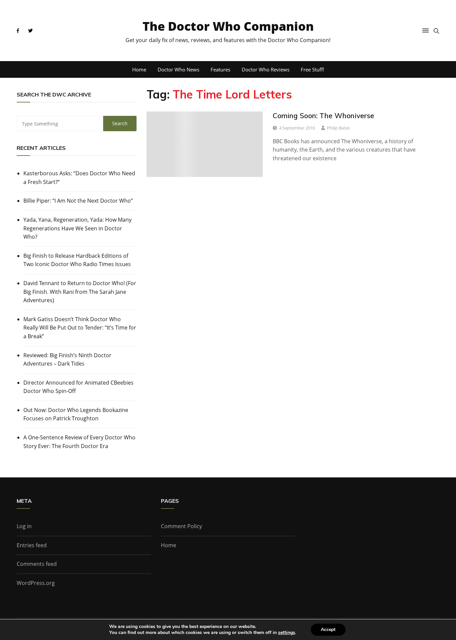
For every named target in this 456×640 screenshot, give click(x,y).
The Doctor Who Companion (228, 26)
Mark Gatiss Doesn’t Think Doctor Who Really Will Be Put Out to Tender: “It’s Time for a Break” (79, 327)
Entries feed (32, 545)
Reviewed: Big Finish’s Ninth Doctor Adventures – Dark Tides (67, 360)
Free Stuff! (312, 69)
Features (220, 69)
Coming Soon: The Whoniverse (323, 115)
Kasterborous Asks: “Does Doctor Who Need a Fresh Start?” (79, 178)
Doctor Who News (178, 69)
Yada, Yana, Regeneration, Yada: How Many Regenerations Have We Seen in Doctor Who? (77, 228)
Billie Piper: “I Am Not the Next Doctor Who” (78, 200)
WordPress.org (36, 583)
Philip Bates (338, 128)
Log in (24, 526)
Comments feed (37, 564)
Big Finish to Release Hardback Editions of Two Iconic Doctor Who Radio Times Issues (77, 260)
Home (139, 69)
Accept (328, 629)
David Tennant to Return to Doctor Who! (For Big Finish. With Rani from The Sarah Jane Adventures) (79, 291)
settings (286, 633)
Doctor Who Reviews (265, 69)
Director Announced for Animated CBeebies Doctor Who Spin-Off (78, 387)
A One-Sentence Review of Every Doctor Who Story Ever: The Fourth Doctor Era (79, 442)
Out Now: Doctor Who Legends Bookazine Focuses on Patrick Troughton (75, 414)
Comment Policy (181, 526)
